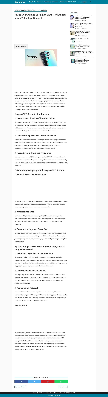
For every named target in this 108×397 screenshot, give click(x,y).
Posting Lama (63, 387)
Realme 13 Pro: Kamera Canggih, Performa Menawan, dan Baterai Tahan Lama (84, 25)
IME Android (57, 395)
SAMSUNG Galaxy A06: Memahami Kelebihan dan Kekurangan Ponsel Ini (82, 60)
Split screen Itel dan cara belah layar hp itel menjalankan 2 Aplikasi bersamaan (83, 17)
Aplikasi (55, 1)
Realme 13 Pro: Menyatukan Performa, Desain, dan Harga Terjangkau (83, 32)
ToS (74, 392)
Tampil (23, 46)
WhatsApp (48, 1)
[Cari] (90, 2)
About (34, 392)
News (62, 1)
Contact (41, 392)
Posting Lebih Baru (20, 387)
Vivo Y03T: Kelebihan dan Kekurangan (82, 39)
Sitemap (48, 392)
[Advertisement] (41, 32)
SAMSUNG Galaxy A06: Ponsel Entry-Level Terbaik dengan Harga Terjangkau (84, 53)
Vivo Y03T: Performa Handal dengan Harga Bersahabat (82, 45)
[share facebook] (21, 381)
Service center (71, 1)
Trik (31, 1)
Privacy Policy (57, 392)
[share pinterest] (48, 381)
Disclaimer (67, 392)
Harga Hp (38, 1)
